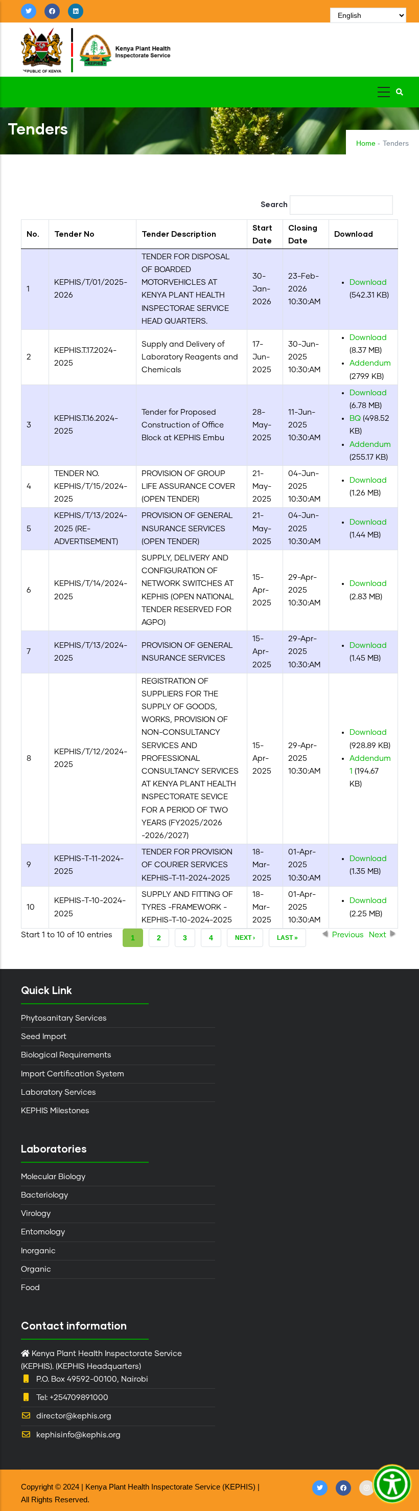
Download (368, 282)
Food (30, 1288)
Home (366, 143)
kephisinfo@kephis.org (78, 1435)
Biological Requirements (66, 1055)
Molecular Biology (53, 1177)
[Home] (123, 47)
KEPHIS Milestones (55, 1111)
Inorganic (38, 1251)
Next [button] (377, 934)
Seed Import (43, 1037)
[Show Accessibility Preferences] (392, 1484)
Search (275, 204)
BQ (355, 418)
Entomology (43, 1232)
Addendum (370, 363)
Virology (36, 1213)
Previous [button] (348, 934)
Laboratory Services (58, 1092)
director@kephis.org (73, 1416)
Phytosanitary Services (64, 1018)
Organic (36, 1269)
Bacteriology (44, 1195)
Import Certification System (72, 1074)
